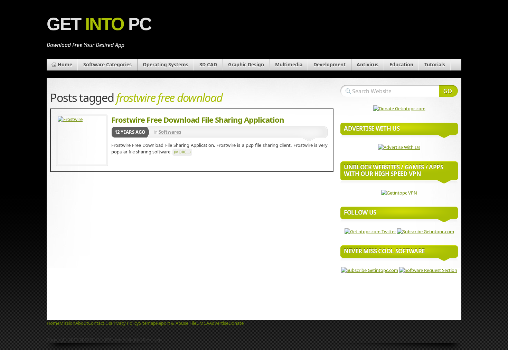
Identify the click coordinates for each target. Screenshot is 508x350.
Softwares (170, 132)
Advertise (218, 323)
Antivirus (367, 64)
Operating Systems (165, 64)
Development (329, 64)
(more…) (182, 151)
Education (401, 64)
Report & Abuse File (176, 323)
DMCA (202, 323)
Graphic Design (246, 64)
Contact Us (99, 323)
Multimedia (288, 64)
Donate (236, 323)
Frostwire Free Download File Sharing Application (197, 119)
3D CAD (208, 64)
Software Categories (107, 64)
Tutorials (434, 64)
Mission (67, 323)
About (81, 323)
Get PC (99, 24)
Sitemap (147, 323)
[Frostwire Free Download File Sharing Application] (82, 140)
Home (65, 64)
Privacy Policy (125, 323)
